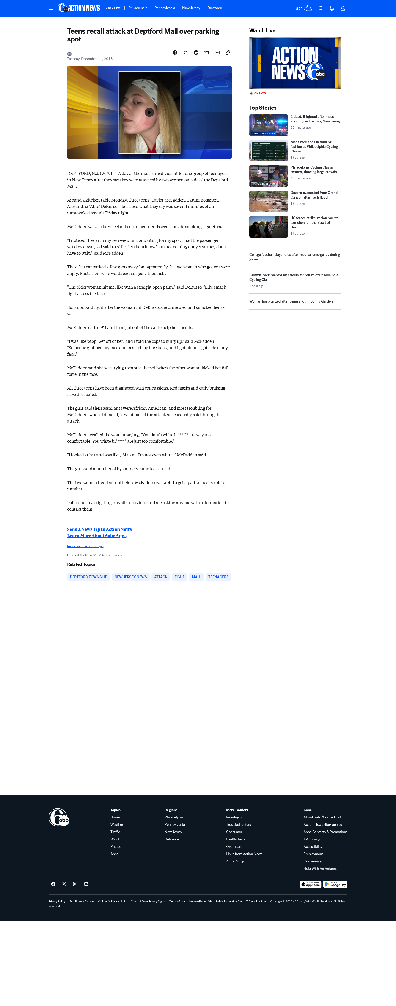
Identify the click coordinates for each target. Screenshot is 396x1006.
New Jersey (191, 8)
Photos (115, 846)
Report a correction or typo (85, 546)
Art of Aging (235, 861)
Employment (313, 854)
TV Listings (312, 839)
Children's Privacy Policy (113, 901)
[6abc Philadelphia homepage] (79, 8)
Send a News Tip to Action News (99, 529)
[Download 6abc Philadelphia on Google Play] (335, 884)
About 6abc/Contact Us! (322, 817)
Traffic (115, 832)
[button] (51, 7)
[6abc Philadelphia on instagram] (75, 884)
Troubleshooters (238, 824)
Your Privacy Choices (81, 901)
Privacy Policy (57, 901)
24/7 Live (113, 8)
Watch (115, 839)
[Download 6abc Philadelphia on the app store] (311, 884)
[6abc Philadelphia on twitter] (64, 884)
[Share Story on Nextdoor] (207, 52)
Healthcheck (235, 839)
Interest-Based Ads (200, 901)
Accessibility (313, 846)
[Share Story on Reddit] (196, 52)
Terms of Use (177, 901)
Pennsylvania (164, 8)
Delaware (214, 8)
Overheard (234, 846)
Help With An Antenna (321, 869)
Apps (114, 854)
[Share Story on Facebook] (175, 52)
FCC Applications (256, 901)
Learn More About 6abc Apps (96, 535)
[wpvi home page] (59, 817)
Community (313, 861)
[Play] (295, 63)
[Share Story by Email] (217, 52)
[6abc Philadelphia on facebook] (53, 884)
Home (115, 817)
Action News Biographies (323, 824)
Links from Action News (244, 854)
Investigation (235, 817)
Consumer (234, 832)
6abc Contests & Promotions (325, 832)
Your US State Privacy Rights (148, 901)
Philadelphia (137, 8)
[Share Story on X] (186, 52)
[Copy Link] (228, 52)
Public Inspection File (229, 901)
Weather (116, 824)
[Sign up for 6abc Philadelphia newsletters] (86, 884)
